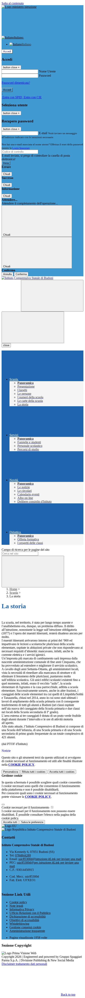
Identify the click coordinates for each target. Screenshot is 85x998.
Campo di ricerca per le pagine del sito (25, 549)
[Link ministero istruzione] (19, 7)
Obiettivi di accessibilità (24, 920)
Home (13, 589)
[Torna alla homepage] (42, 278)
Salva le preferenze (32, 822)
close (6, 345)
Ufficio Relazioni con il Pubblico (30, 913)
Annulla (7, 274)
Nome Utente (47, 71)
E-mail (43, 133)
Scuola (13, 592)
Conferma (21, 274)
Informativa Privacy (21, 909)
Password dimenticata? (16, 82)
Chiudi (6, 174)
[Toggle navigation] (33, 327)
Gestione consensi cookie (25, 927)
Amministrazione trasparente (27, 931)
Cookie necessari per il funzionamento (26, 807)
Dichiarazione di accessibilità (27, 916)
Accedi (7, 51)
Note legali (16, 905)
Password (45, 75)
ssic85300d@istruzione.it (49, 859)
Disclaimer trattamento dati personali (24, 964)
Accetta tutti (62, 771)
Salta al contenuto (13, 3)
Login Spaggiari (21, 147)
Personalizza (10, 771)
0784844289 (23, 855)
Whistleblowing (19, 923)
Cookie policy (18, 902)
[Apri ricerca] (52, 296)
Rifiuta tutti (33, 771)
